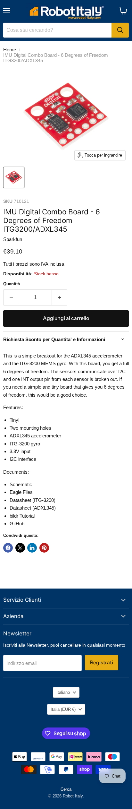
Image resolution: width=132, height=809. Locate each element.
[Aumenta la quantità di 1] (60, 297)
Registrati (101, 662)
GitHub (17, 523)
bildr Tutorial (22, 516)
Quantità (11, 283)
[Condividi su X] (20, 548)
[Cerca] (120, 30)
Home (9, 49)
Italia (63, 709)
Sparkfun (12, 239)
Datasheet (21, 500)
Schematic (21, 484)
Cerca (66, 789)
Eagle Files (21, 492)
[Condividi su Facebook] (8, 548)
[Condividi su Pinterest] (44, 548)
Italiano (63, 692)
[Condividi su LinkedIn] (32, 548)
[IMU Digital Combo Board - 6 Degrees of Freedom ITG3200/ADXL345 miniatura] (14, 177)
